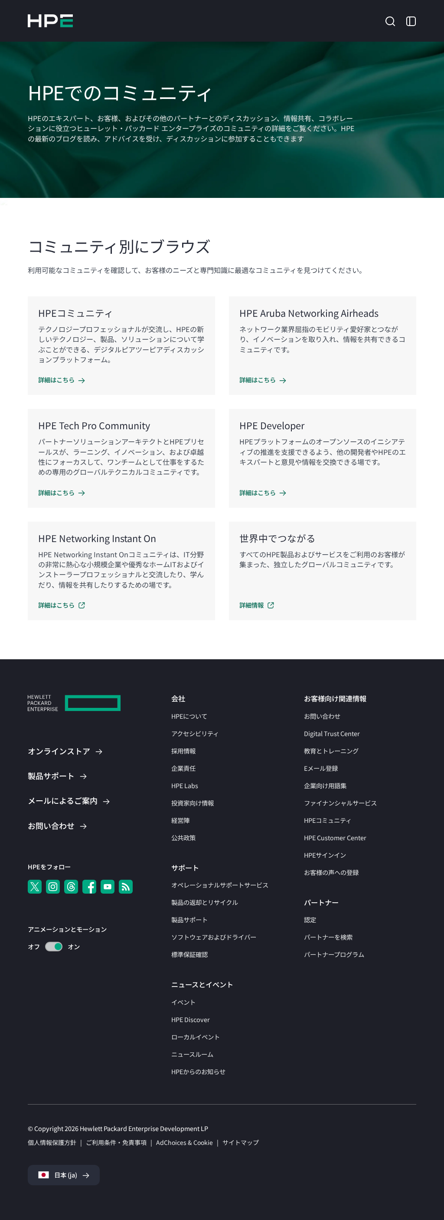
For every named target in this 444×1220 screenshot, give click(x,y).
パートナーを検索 (328, 936)
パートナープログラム (334, 954)
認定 (310, 919)
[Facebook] (89, 887)
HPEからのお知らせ (198, 1071)
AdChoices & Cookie (184, 1142)
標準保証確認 (189, 954)
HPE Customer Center (335, 837)
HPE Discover (190, 1019)
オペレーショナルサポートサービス (219, 884)
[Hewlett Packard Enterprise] (50, 20)
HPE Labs (184, 785)
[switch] (49, 947)
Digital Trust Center (332, 733)
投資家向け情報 (192, 802)
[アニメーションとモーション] (53, 946)
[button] (390, 20)
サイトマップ (240, 1142)
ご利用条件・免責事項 (116, 1142)
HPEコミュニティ (328, 820)
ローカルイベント (195, 1036)
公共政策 (183, 837)
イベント (183, 1001)
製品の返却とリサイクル (204, 902)
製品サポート (189, 919)
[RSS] (126, 887)
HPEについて (189, 715)
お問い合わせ (322, 715)
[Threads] (71, 887)
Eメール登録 (321, 768)
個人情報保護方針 (52, 1142)
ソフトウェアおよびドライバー (213, 936)
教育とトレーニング (331, 750)
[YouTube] (107, 887)
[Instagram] (53, 887)
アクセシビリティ (195, 733)
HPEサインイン (325, 854)
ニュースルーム (192, 1054)
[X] (35, 887)
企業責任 (183, 768)
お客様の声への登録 (331, 872)
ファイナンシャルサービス (340, 802)
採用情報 (183, 750)
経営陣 (180, 820)
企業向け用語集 (325, 785)
